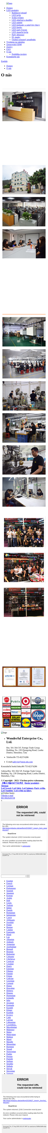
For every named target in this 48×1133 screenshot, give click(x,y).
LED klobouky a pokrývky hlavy (26, 25)
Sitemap (4, 786)
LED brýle (16, 15)
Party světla (39, 788)
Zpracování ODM (14, 44)
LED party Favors (19, 30)
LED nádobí (17, 22)
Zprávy (9, 47)
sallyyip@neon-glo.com (23, 762)
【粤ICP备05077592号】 (12, 783)
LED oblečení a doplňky (22, 20)
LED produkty (12, 10)
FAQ (8, 49)
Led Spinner (27, 788)
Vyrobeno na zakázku (15, 42)
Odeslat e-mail (7, 795)
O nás (8, 52)
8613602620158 (8, 798)
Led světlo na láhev (22, 790)
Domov (9, 8)
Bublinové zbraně (19, 13)
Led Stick (16, 788)
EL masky (16, 37)
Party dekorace (18, 35)
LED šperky (17, 27)
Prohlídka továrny (19, 54)
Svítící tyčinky (18, 18)
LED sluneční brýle (20, 32)
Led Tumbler (7, 790)
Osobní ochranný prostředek (24, 39)
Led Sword (6, 788)
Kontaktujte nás (13, 57)
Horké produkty (32, 783)
